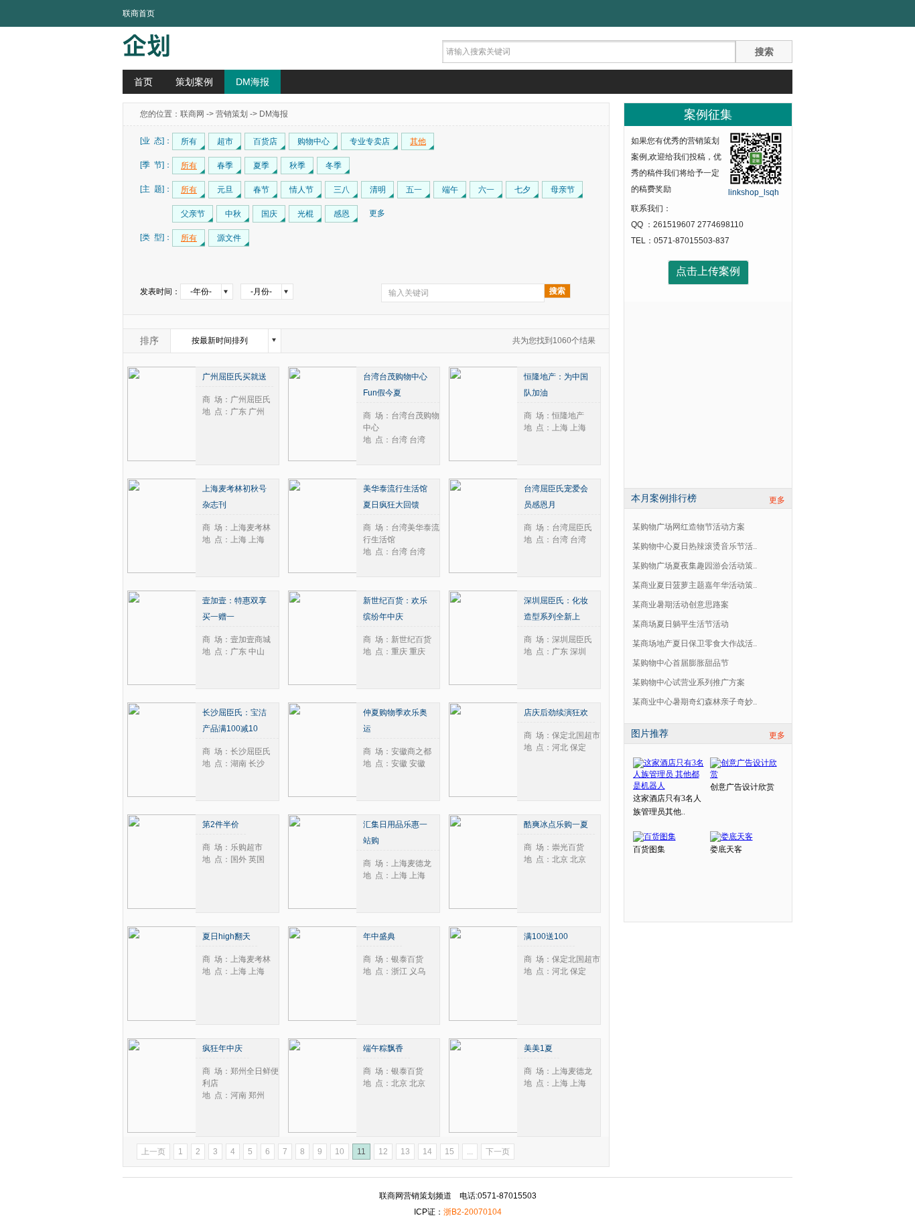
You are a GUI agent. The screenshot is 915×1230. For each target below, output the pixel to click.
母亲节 (563, 189)
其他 (418, 141)
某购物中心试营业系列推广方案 (688, 682)
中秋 (233, 214)
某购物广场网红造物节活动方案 (688, 527)
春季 (225, 165)
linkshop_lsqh (753, 192)
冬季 (334, 165)
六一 (486, 189)
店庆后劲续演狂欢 (556, 712)
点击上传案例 (708, 271)
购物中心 (313, 141)
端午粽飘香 (383, 1048)
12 (383, 1151)
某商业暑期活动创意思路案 (680, 604)
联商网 (192, 114)
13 (405, 1151)
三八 (342, 189)
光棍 (305, 214)
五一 (414, 189)
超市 (225, 141)
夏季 (261, 165)
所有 (189, 141)
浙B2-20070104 (472, 1212)
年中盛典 (379, 936)
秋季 (297, 165)
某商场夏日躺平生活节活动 (680, 624)
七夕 (522, 189)
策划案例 (194, 81)
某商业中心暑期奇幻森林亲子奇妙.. (694, 701)
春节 (261, 189)
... (470, 1151)
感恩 (342, 214)
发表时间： (160, 291)
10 (339, 1151)
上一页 (153, 1151)
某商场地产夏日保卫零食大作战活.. (694, 643)
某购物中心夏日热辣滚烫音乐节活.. (694, 546)
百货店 (265, 141)
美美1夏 (538, 1048)
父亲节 (193, 214)
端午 (450, 189)
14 (427, 1151)
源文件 (229, 238)
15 (449, 1151)
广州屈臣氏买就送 (234, 376)
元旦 (225, 189)
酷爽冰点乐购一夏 (556, 824)
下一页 (498, 1151)
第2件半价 (220, 824)
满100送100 (546, 936)
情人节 (301, 189)
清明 (378, 189)
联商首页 (139, 13)
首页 (143, 81)
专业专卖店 (370, 141)
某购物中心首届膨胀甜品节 (680, 663)
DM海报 (252, 81)
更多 (777, 500)
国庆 (269, 214)
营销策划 (232, 114)
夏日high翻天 (226, 936)
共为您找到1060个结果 (553, 340)
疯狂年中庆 (222, 1048)
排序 (149, 340)
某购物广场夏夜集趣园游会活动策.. (694, 565)
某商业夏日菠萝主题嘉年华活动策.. (694, 585)
